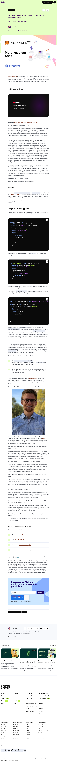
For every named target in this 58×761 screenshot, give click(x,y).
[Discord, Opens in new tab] (15, 750)
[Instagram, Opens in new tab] (12, 750)
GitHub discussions (36, 550)
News (7, 678)
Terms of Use (15, 758)
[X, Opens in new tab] (2, 750)
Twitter (28, 550)
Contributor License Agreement (25, 758)
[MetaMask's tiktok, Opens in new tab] (47, 628)
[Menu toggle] (54, 2)
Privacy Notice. (30, 601)
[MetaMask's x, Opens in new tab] (25, 628)
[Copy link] (43, 10)
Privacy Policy (9, 758)
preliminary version (15, 194)
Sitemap (34, 758)
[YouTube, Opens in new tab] (8, 750)
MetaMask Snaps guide (25, 545)
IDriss (43, 438)
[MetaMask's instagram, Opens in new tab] (37, 628)
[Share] (47, 10)
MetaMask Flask (19, 539)
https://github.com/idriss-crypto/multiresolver (27, 122)
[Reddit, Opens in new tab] (18, 750)
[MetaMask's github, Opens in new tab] (34, 628)
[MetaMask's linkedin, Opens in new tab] (28, 628)
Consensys (3, 758)
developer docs (24, 534)
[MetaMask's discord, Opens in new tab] (41, 628)
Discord (46, 550)
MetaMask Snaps (12, 76)
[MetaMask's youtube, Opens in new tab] (31, 628)
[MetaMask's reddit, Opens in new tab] (44, 628)
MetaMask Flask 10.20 (26, 191)
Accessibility (39, 758)
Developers (14, 678)
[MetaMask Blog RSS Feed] (24, 750)
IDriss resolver (32, 378)
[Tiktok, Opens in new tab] (21, 750)
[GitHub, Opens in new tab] (5, 750)
